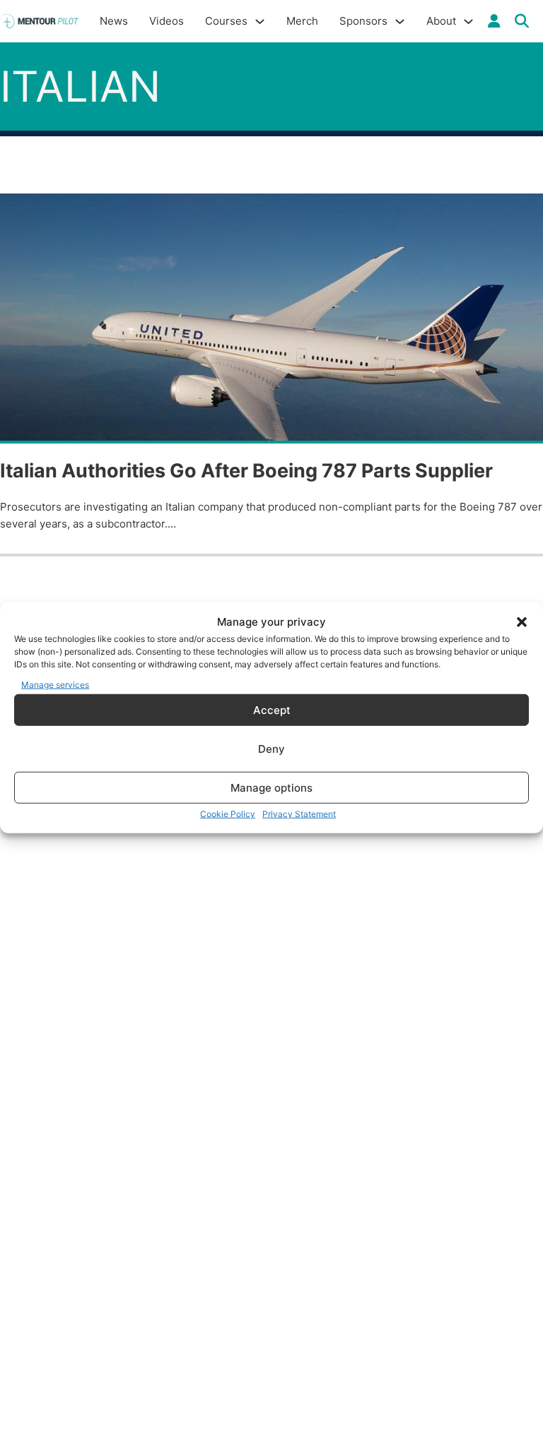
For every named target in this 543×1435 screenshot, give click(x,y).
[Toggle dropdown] (494, 21)
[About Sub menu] (468, 21)
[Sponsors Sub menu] (400, 21)
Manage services (55, 684)
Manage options (271, 787)
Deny (271, 748)
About (441, 21)
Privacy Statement (299, 814)
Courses (226, 21)
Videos (166, 21)
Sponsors (363, 21)
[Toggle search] (522, 21)
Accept (272, 709)
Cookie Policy (227, 814)
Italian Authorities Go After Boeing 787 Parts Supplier (246, 470)
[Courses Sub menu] (260, 21)
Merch (302, 21)
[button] (522, 622)
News (114, 21)
